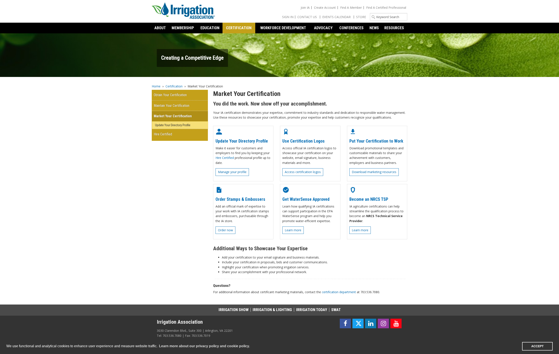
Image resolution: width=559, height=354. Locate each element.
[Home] (183, 11)
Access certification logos (303, 172)
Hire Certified (225, 158)
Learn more (293, 230)
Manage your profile (232, 172)
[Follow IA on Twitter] (358, 323)
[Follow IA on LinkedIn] (370, 323)
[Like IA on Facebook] (345, 323)
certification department (339, 292)
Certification (174, 86)
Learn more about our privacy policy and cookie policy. (204, 346)
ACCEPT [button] (537, 346)
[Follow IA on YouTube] (396, 323)
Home (156, 86)
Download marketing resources (374, 172)
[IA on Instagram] (383, 323)
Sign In (287, 17)
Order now (225, 230)
